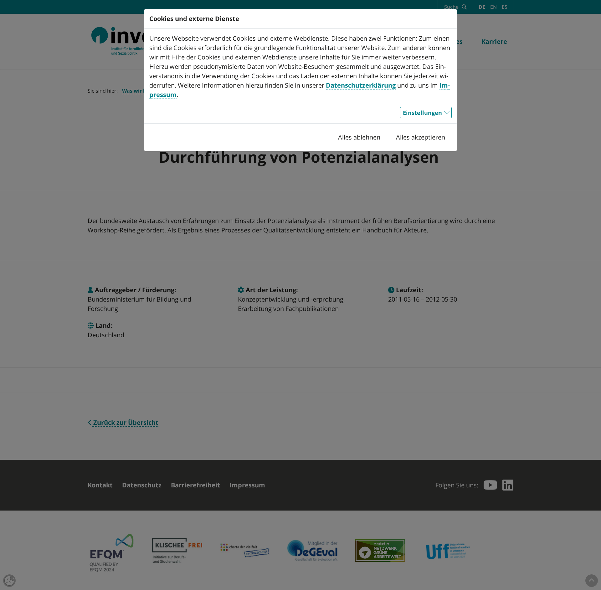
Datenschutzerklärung (361, 85)
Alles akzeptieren (420, 137)
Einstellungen (422, 112)
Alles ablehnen (359, 137)
